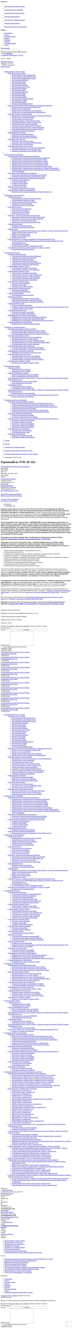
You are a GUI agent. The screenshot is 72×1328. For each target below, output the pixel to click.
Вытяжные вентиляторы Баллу (22, 225)
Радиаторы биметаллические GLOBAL (24, 1127)
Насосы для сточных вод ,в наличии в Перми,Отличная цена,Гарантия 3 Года (33, 395)
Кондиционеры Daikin (19, 97)
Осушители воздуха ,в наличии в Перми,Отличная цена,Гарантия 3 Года (31, 239)
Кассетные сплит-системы (16, 139)
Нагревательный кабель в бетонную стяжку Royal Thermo (30, 334)
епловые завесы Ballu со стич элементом (22, 604)
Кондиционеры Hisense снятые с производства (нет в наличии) (32, 1099)
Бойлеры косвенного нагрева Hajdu (23, 188)
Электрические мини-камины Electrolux (25, 1134)
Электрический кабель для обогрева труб (21, 346)
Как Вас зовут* (5, 628)
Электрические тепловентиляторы (19, 288)
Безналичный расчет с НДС (9, 490)
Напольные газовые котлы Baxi (22, 435)
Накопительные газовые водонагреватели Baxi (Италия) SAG (31, 192)
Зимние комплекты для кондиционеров (24, 124)
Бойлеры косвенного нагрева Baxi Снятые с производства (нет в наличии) (36, 1085)
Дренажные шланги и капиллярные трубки (26, 121)
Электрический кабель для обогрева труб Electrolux (28, 349)
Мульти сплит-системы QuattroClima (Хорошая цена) (29, 112)
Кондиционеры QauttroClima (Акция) (24, 78)
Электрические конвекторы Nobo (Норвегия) (26, 263)
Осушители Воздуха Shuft (20, 244)
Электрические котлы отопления (18, 429)
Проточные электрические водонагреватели (22, 173)
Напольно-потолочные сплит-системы (20, 146)
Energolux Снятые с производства (23, 1114)
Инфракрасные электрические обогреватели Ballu (28, 319)
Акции (6, 45)
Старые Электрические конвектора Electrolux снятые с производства (34, 1151)
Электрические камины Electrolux (23, 295)
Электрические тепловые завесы (18, 281)
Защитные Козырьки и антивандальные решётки (27, 129)
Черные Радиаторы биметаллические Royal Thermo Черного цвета (33, 405)
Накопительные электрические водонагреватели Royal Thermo (32, 166)
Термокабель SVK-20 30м (9, 669)
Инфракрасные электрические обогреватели (22, 315)
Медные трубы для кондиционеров (23, 117)
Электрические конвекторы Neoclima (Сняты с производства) (31, 1156)
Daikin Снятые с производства (21, 1111)
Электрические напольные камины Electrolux (26, 1139)
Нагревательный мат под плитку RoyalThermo (27, 337)
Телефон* (27, 630)
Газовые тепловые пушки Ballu (22, 305)
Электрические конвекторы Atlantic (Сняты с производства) (31, 1155)
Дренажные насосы (14, 368)
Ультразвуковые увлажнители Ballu (23, 200)
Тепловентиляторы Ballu (20, 290)
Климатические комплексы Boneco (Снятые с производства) (31, 1170)
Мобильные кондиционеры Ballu (22, 134)
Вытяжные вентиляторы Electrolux (23, 227)
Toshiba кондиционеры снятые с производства (27, 1104)
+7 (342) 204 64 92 (6, 1190)
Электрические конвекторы (17, 254)
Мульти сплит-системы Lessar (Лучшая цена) (26, 107)
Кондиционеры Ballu (18, 90)
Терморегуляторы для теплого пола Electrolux (26, 357)
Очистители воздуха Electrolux (22, 209)
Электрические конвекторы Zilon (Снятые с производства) (31, 1153)
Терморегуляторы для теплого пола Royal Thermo (28, 359)
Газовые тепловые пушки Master (22, 308)
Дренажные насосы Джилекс (21, 371)
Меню (3, 67)
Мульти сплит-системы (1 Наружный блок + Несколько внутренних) (30, 105)
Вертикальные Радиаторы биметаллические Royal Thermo (30, 412)
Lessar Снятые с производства (21, 1090)
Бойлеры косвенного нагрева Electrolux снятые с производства (32, 1087)
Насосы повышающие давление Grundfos (25, 374)
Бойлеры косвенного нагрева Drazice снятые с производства (31, 1083)
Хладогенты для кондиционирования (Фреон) (27, 126)
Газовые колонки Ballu (19, 181)
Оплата (6, 38)
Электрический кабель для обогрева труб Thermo (28, 347)
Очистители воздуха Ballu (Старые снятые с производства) (31, 1171)
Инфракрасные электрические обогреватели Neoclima (29, 317)
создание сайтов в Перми (9, 1295)
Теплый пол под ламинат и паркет (19, 361)
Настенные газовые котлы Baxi (22, 422)
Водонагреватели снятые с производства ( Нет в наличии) (27, 1073)
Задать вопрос (5, 48)
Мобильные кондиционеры (17, 132)
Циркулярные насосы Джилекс (22, 383)
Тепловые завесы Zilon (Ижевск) (22, 286)
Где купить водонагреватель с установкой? (18, 1272)
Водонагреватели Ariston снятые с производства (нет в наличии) (32, 1080)
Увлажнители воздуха (15, 197)
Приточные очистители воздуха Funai (24, 220)
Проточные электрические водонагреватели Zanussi (28, 176)
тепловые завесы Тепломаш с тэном (51, 604)
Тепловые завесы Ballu (19, 285)
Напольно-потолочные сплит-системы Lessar (26, 149)
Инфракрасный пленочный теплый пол (21, 351)
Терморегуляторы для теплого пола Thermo (26, 356)
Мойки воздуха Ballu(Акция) (21, 236)
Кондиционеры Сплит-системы (14, 714)
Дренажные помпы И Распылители (23, 131)
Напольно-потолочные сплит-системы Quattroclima (28, 148)
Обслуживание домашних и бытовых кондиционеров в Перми (24, 1267)
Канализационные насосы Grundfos (23, 393)
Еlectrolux (47, 539)
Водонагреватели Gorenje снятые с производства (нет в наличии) (33, 1082)
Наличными (5, 484)
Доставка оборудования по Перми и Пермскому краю (21, 1269)
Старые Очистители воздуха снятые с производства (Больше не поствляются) (33, 1160)
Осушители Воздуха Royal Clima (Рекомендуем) (27, 246)
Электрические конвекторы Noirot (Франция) (26, 256)
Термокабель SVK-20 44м (9, 684)
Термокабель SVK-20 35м (9, 674)
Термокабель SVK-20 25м (9, 664)
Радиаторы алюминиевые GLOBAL (23, 1129)
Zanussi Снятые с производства (22, 1102)
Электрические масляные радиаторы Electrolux (27, 300)
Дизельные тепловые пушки (17, 310)
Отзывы (7, 41)
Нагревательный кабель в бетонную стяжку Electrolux (29, 332)
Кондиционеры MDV (19, 95)
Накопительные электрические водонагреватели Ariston (30, 161)
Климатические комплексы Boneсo (23, 249)
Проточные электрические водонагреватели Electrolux (29, 175)
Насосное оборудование (12, 1000)
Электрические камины (15, 293)
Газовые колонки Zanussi (20, 183)
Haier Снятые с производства (21, 1112)
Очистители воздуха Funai (20, 214)
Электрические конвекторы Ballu (22, 259)
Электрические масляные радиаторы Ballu (25, 298)
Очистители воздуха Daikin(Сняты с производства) (28, 1168)
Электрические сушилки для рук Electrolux (25, 269)
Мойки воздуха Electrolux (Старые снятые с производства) (30, 1165)
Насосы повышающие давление (18, 373)
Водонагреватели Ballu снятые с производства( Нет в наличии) (32, 1077)
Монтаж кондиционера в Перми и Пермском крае (20, 1260)
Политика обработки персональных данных (18, 1292)
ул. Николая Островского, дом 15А (12, 55)
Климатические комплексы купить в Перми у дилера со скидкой (29, 247)
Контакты (7, 40)
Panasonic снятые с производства (22, 1105)
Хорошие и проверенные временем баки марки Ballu (26, 599)
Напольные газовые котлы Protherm (23, 437)
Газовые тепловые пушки (16, 303)
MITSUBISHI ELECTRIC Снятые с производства (28, 1121)
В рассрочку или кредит (8, 487)
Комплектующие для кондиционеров (20, 114)
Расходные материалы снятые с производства (26, 122)
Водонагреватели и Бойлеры (13, 796)
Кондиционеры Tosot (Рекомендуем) (23, 75)
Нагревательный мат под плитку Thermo (25, 339)
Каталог (7, 67)
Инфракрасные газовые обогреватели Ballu (26, 324)
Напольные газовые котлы (16, 434)
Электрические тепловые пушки (18, 271)
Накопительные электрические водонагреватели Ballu (29, 159)
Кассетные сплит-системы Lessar (22, 141)
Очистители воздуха (14, 207)
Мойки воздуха (13, 229)
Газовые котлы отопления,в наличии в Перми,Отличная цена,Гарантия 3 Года (33, 418)
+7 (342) (6, 53)
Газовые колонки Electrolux (20, 180)
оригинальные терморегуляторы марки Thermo (24, 539)
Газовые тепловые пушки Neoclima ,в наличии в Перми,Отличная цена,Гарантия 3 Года (40, 307)
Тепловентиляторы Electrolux (21, 291)
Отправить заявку (7, 648)
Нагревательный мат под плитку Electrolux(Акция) (28, 341)
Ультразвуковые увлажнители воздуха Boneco (26, 198)
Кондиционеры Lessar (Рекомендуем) (24, 76)
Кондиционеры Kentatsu (19, 85)
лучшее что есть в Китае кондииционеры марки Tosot (42, 592)
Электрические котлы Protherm (22, 430)
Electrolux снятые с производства (22, 1109)
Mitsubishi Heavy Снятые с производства (25, 1117)
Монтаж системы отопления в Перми (16, 1262)
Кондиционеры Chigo (19, 82)
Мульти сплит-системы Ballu (21, 109)
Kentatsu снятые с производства (22, 1095)
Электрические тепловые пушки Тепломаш (26, 276)
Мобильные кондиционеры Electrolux (24, 136)
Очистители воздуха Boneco (21, 212)
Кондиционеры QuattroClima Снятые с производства (29, 1107)
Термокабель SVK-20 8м (8, 654)
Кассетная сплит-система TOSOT (22, 144)
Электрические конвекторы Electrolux (24, 258)
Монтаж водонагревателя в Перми (15, 1264)
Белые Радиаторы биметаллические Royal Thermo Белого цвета (32, 403)
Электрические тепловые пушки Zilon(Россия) (27, 275)
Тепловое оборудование (12, 890)
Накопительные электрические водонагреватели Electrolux (31, 158)
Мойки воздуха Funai (19, 237)
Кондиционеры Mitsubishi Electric (22, 98)
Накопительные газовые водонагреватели (21, 190)
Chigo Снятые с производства (21, 1122)
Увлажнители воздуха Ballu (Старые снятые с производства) (31, 1183)
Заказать (12, 479)
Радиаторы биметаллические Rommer (24, 408)
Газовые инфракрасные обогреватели (20, 322)
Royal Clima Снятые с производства (23, 1092)
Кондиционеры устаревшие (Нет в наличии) (22, 1089)
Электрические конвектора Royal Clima (24, 261)
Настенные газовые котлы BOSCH (23, 425)
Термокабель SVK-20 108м (9, 710)
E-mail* (3, 630)
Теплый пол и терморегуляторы (14, 963)
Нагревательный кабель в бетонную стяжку (22, 329)
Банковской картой (7, 485)
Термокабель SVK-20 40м (9, 679)
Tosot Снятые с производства (21, 1094)
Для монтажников (10, 43)
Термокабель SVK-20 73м (9, 699)
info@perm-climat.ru (7, 61)
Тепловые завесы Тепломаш (21, 283)
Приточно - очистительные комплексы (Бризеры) (24, 215)
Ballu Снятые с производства (21, 1119)
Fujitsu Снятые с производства (21, 1097)
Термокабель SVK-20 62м (9, 694)
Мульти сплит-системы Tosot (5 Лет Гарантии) (27, 110)
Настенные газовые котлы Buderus (23, 424)
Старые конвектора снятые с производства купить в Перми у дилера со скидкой (34, 1146)
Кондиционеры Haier (19, 93)
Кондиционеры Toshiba (19, 100)
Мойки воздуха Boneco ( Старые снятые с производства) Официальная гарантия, (38, 1166)
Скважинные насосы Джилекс (22, 386)
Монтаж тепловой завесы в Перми (15, 1265)
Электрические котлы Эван (21, 432)
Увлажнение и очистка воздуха (14, 835)
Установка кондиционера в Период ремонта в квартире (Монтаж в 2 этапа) (28, 1259)
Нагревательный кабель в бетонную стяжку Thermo (28, 330)
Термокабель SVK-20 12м (9, 659)
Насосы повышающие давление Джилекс (25, 376)
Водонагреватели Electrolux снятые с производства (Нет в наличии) (33, 1075)
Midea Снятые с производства (21, 1100)
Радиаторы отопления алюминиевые (20, 413)
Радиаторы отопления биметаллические (21, 402)
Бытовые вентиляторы (15, 224)
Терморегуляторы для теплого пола (19, 354)
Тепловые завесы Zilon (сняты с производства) (27, 1144)
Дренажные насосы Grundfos (21, 369)
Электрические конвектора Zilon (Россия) (25, 264)
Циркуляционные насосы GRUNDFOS (24, 381)
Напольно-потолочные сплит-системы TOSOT (27, 151)
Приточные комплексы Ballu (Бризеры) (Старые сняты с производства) (35, 1173)
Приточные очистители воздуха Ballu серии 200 (27, 219)
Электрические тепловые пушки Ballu (24, 273)
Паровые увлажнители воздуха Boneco (24, 202)
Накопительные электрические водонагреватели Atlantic (30, 163)
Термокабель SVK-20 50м (9, 689)
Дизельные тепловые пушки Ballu (23, 312)
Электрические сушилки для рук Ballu (24, 268)
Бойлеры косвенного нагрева (17, 187)
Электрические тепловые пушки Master (24, 280)
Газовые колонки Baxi (19, 185)
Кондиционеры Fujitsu (19, 102)
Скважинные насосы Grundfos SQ (23, 388)
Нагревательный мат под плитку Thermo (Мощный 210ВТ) (31, 342)
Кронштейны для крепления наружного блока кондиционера (31, 115)
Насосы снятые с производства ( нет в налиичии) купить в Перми (29, 1158)
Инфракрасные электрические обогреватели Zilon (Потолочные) (32, 320)
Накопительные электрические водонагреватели (23, 156)
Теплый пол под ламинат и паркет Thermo (25, 363)
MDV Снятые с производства (21, 1116)
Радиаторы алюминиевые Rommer (23, 415)
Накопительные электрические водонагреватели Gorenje (30, 165)
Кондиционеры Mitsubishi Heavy (22, 104)
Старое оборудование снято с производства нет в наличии (23, 1072)
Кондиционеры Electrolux (20, 92)
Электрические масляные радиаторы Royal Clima (27, 302)
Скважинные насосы (15, 385)
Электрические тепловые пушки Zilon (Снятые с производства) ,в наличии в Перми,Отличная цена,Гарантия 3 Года (36, 1137)
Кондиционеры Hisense (19, 88)
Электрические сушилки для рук (18, 266)
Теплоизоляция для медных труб (22, 119)
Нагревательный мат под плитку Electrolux (25, 344)
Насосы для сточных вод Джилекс (23, 396)
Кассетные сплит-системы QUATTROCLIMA (26, 143)
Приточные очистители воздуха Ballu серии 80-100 (28, 217)
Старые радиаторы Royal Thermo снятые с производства (30, 410)
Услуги (6, 35)
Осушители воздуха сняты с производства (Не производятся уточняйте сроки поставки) (40, 1178)
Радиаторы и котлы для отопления (15, 1033)
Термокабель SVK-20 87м (9, 704)
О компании (8, 33)
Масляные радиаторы (15, 297)
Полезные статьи (9, 36)
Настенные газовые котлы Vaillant (23, 427)
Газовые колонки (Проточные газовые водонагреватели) (26, 178)
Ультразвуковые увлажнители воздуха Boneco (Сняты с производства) (34, 1185)
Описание (7, 504)
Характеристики (9, 506)
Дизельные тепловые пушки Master (23, 313)
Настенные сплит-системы (16, 73)
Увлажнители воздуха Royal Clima (23, 205)
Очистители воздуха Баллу (20, 210)
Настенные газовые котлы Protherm (23, 420)
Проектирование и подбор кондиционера (17, 1271)
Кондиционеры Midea (19, 83)
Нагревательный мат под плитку (18, 335)
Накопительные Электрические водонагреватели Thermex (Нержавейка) (35, 168)
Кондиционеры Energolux (20, 80)
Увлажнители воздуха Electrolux (22, 203)
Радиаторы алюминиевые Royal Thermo (24, 417)
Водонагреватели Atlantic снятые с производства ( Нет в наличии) (33, 1078)
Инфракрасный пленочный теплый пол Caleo (26, 352)
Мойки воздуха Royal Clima (21, 234)
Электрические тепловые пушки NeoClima (25, 278)
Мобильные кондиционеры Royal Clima (24, 137)
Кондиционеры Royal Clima (21, 87)
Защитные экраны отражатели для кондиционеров (28, 127)
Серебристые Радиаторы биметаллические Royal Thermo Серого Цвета (34, 407)
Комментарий (5, 645)
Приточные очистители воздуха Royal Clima (26, 222)
